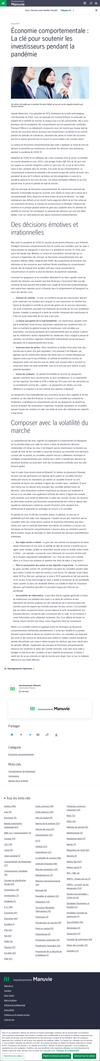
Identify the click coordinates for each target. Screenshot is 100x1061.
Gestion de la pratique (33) (47, 824)
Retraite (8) (72, 856)
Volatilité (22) (73, 951)
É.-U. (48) (8, 907)
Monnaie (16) (41, 890)
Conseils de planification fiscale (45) (15, 882)
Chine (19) (8, 850)
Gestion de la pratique (18, 781)
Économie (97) (10, 913)
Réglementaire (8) (75, 833)
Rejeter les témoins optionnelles (56, 1056)
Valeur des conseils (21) (77, 945)
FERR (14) (8, 942)
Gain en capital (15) (44, 818)
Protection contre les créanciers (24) (76, 808)
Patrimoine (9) (41, 917)
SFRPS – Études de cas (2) (78, 879)
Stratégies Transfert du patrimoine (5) (77, 915)
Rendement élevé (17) (76, 839)
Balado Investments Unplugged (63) (13, 825)
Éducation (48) (11, 919)
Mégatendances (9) (44, 875)
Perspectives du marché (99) (48, 923)
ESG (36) (8, 930)
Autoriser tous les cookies (84, 1056)
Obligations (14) (42, 902)
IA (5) (37, 841)
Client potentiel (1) (12, 856)
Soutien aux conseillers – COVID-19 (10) (78, 896)
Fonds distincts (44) (44, 812)
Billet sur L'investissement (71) (17, 833)
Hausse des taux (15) (44, 829)
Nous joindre (9, 996)
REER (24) (71, 821)
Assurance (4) (10, 818)
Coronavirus (13, 776)
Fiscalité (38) (10, 953)
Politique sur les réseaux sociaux (17, 1015)
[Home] (3, 3)
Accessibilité (9, 1010)
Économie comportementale (21, 755)
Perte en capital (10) (44, 929)
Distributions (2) (11, 896)
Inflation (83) (41, 847)
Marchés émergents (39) (46, 870)
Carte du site (9, 1020)
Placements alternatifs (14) (47, 940)
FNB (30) (8, 959)
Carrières (7, 991)
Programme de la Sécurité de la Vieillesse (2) (48, 953)
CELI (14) (8, 844)
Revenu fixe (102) (74, 862)
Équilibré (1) (9, 924)
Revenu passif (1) (74, 867)
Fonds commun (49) (44, 806)
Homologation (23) (44, 835)
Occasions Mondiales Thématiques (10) (44, 909)
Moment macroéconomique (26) (47, 883)
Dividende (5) (10, 901)
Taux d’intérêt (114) (75, 922)
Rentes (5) (71, 844)
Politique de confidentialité (14, 1005)
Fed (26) (7, 936)
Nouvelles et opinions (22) (47, 896)
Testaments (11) (73, 934)
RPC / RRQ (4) (73, 873)
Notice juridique (10, 1000)
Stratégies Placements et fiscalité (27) (78, 905)
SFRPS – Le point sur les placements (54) (78, 886)
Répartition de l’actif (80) (78, 850)
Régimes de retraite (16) (77, 827)
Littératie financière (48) (46, 864)
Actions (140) (10, 806)
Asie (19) (8, 812)
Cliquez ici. (66, 10)
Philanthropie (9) (43, 934)
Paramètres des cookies (13, 1056)
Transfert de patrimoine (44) (79, 940)
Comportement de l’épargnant (21, 771)
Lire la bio (25, 691)
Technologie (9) (73, 928)
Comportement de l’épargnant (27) (17, 863)
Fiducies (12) (9, 947)
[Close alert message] (96, 10)
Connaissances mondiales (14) (16, 873)
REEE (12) (71, 816)
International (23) (43, 852)
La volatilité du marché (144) (48, 858)
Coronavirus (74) (11, 890)
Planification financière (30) (47, 946)
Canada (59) (9, 839)
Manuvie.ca (8, 986)
